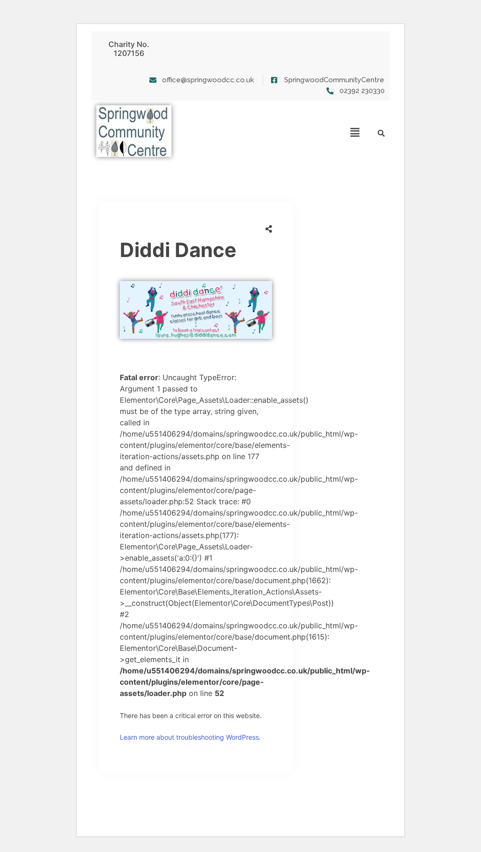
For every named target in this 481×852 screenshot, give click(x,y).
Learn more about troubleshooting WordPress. (190, 737)
